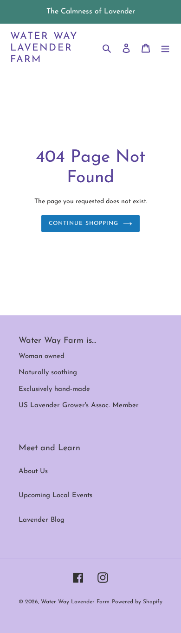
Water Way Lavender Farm (44, 48)
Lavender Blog (42, 520)
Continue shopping (83, 223)
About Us (33, 471)
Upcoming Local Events (55, 495)
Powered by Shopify (137, 602)
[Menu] (165, 48)
